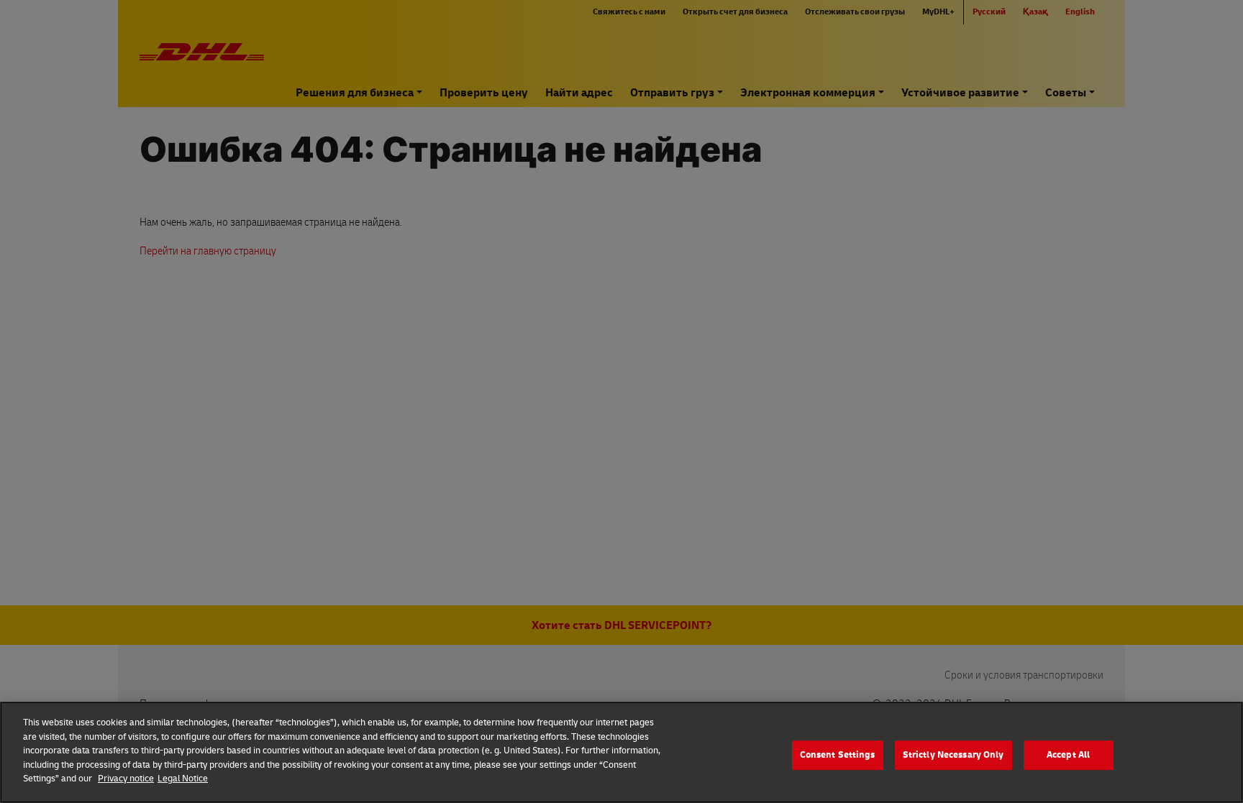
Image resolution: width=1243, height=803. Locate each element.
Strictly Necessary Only (953, 755)
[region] (621, 752)
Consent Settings (837, 755)
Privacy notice (126, 778)
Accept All (1068, 755)
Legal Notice (183, 778)
